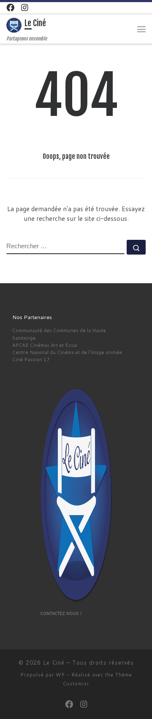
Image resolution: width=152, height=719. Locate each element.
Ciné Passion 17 (30, 359)
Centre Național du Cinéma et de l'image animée (67, 352)
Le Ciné (54, 662)
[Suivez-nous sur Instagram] (24, 7)
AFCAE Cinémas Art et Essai (44, 345)
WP (60, 674)
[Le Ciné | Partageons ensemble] (14, 25)
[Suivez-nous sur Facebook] (10, 7)
